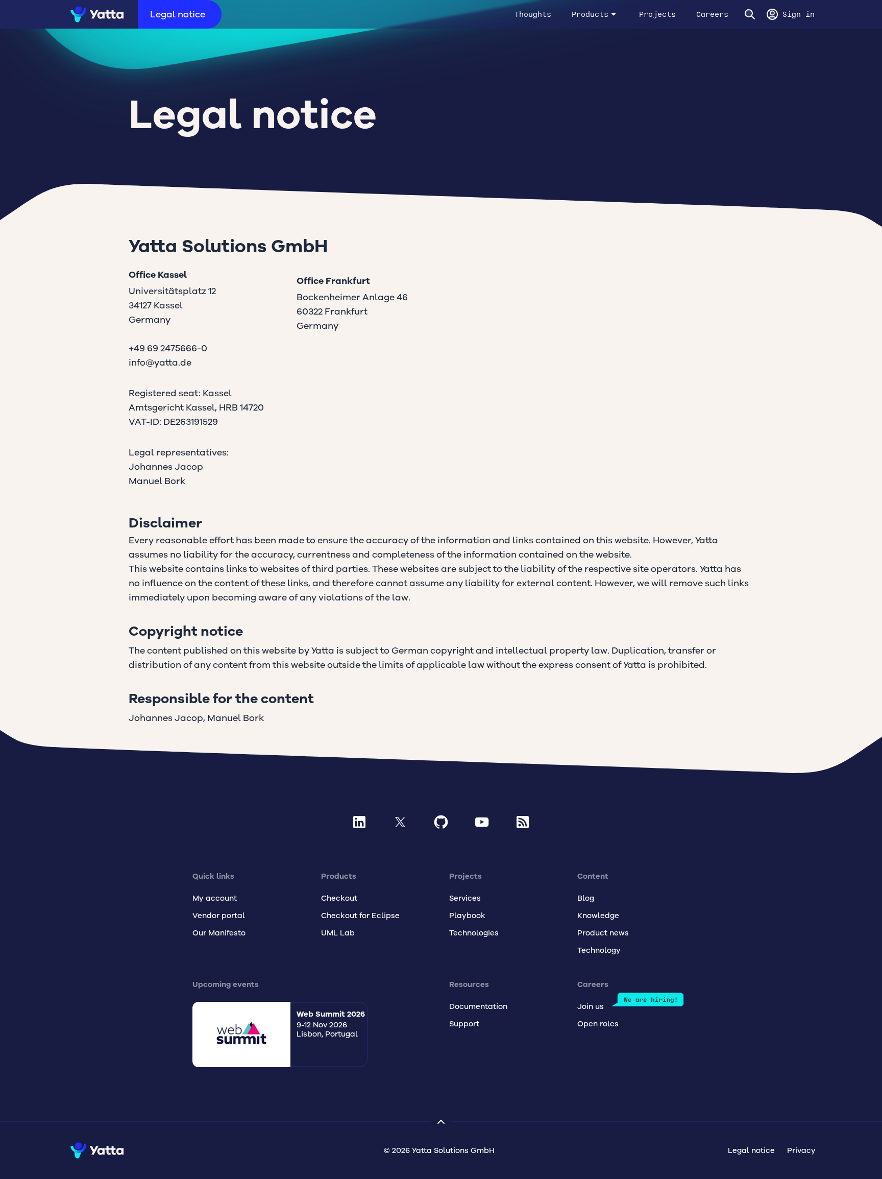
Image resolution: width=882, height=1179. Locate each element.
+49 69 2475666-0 (168, 348)
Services (465, 898)
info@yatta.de (160, 362)
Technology (599, 950)
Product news (603, 932)
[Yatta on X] (400, 822)
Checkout (339, 898)
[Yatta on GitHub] (441, 822)
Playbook (467, 915)
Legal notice (177, 14)
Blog (585, 898)
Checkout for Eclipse (360, 915)
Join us (590, 1006)
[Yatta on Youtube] (482, 822)
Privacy (801, 1150)
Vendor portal (218, 915)
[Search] (750, 14)
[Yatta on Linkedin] (359, 822)
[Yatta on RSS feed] (522, 822)
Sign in (798, 14)
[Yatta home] (93, 14)
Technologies (474, 932)
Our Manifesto (219, 932)
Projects (657, 14)
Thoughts (532, 14)
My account (214, 898)
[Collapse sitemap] (441, 1122)
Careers (712, 14)
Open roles (598, 1023)
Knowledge (598, 915)
